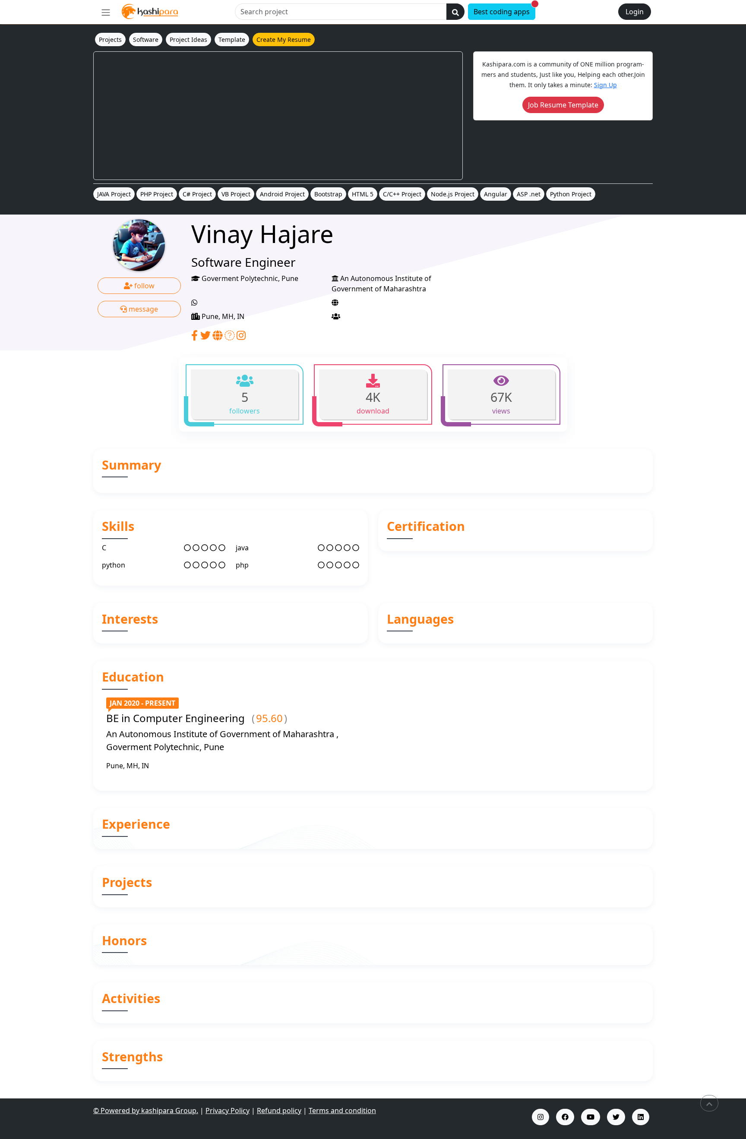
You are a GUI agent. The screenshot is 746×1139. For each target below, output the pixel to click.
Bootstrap (328, 194)
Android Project (282, 194)
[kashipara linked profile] (640, 1117)
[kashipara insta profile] (540, 1117)
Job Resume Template (563, 105)
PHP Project (156, 194)
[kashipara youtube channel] (590, 1117)
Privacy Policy (227, 1110)
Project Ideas (188, 39)
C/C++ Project (402, 194)
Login (634, 11)
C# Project (197, 194)
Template (231, 39)
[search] (455, 11)
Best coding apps (504, 10)
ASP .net (529, 194)
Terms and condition (342, 1110)
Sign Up (605, 85)
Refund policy (279, 1110)
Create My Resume (283, 39)
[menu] (106, 12)
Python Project (570, 194)
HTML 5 (362, 194)
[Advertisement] (278, 115)
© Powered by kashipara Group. (145, 1110)
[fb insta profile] (565, 1117)
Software (145, 39)
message (142, 309)
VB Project (235, 194)
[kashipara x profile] (616, 1117)
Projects (110, 39)
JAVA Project (114, 194)
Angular (495, 194)
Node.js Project (452, 194)
